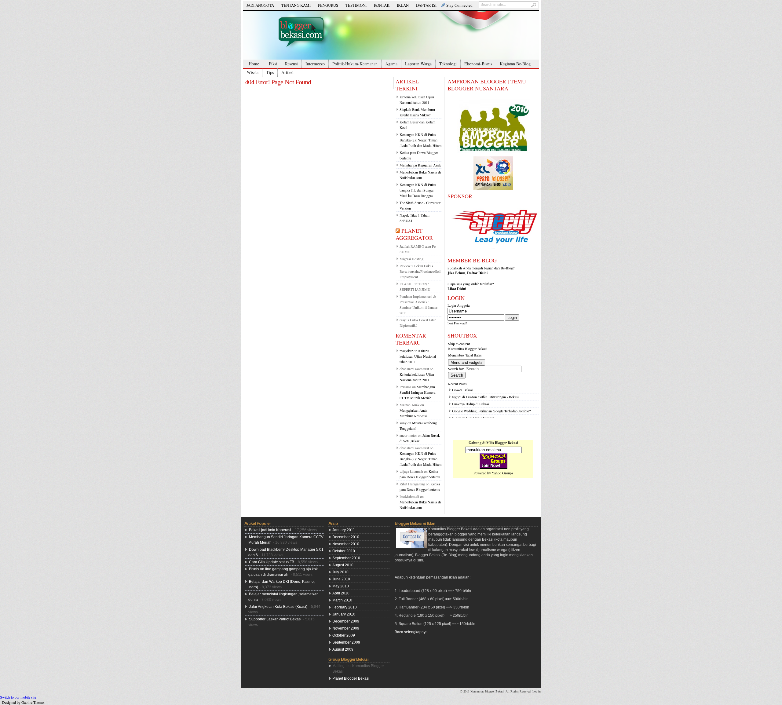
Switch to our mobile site (18, 697)
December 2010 (345, 537)
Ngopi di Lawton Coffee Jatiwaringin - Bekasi (485, 396)
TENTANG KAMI (296, 5)
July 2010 (340, 572)
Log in (536, 691)
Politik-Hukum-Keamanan (355, 64)
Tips (270, 72)
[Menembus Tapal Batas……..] (391, 35)
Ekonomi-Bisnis (478, 64)
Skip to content (459, 343)
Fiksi (273, 64)
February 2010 (344, 607)
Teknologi (448, 64)
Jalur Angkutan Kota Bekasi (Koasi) (278, 607)
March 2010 (342, 600)
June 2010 (341, 579)
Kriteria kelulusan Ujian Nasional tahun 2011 (418, 356)
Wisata (252, 72)
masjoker (406, 350)
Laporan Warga (418, 64)
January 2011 (343, 530)
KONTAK (381, 5)
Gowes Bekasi (462, 389)
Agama (391, 64)
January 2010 (343, 614)
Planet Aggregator (414, 234)
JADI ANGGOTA (260, 5)
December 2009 (345, 621)
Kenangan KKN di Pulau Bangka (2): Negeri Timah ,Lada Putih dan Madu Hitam (420, 140)
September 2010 (346, 558)
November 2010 (345, 544)
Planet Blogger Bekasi (350, 678)
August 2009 (342, 649)
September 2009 (346, 642)
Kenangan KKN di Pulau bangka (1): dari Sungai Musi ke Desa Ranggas (418, 190)
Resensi (291, 64)
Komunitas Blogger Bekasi (467, 348)
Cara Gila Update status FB (271, 562)
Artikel (287, 72)
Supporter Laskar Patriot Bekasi (275, 619)
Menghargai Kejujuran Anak (420, 165)
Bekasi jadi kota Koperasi (270, 530)
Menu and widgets (467, 362)
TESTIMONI (356, 5)
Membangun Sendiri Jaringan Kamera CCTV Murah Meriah (417, 392)
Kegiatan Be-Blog (515, 64)
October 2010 (343, 551)
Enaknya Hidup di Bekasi (470, 403)
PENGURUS (328, 5)
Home (254, 64)
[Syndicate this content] (398, 230)
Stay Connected (459, 5)
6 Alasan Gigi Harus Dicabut (473, 417)
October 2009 (343, 635)
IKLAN (403, 5)
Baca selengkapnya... (412, 632)
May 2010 (340, 586)
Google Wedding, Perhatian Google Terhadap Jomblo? (491, 410)
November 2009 (345, 628)
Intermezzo (315, 64)
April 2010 (340, 593)
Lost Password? (457, 323)
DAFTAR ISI (426, 5)
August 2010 (342, 565)
